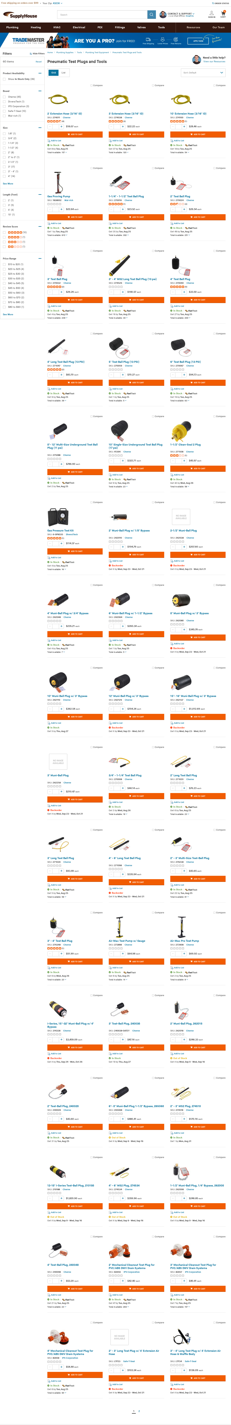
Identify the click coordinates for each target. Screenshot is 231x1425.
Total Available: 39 (55, 400)
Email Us (190, 16)
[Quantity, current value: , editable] (55, 126)
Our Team (219, 27)
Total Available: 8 (178, 979)
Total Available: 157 (56, 152)
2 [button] (139, 1411)
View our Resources (214, 61)
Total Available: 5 (116, 400)
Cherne (66, 117)
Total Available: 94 (55, 1393)
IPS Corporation (132, 1272)
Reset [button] (39, 61)
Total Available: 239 (56, 318)
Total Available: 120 (117, 152)
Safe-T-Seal (129, 1361)
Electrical (79, 27)
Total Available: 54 (178, 152)
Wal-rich (68, 200)
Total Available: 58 (178, 486)
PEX (100, 27)
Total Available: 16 (55, 569)
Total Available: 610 (56, 235)
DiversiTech (72, 534)
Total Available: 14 (117, 979)
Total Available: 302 (118, 235)
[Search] (151, 14)
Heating (36, 27)
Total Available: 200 (179, 318)
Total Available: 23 (117, 486)
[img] (15, 232)
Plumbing (12, 27)
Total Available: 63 (178, 400)
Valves (141, 27)
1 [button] (133, 1411)
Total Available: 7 (55, 652)
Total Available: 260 (118, 1307)
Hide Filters (39, 53)
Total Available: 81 (178, 897)
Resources (193, 27)
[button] (193, 13)
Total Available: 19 (117, 814)
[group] (75, 121)
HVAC (57, 27)
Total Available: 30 (117, 318)
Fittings (120, 27)
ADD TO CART (77, 134)
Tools (161, 27)
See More (8, 183)
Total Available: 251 (179, 235)
